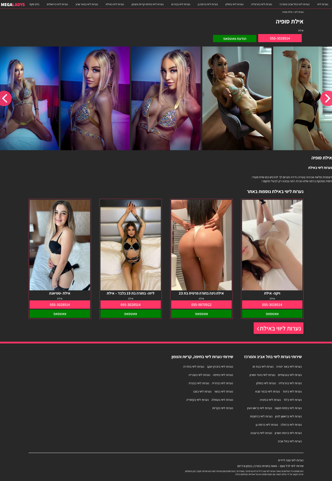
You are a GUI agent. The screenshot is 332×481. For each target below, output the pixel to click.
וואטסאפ (272, 313)
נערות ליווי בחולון (234, 4)
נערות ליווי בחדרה (193, 366)
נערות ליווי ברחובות (261, 416)
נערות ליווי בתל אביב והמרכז (295, 4)
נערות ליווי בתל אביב (290, 441)
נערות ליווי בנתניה (270, 400)
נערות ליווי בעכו (202, 391)
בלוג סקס (34, 4)
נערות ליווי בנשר (223, 391)
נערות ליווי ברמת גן (208, 4)
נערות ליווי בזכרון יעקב (220, 366)
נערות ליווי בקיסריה (197, 400)
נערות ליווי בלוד (292, 400)
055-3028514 (280, 38)
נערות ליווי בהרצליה (261, 4)
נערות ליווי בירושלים (57, 4)
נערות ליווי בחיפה (223, 375)
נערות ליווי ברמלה (291, 425)
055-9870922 (201, 304)
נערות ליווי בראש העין (259, 408)
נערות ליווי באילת (115, 4)
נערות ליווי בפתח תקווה (288, 408)
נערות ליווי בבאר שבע (87, 4)
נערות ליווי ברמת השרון (288, 433)
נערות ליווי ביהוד (292, 391)
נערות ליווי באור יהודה (289, 366)
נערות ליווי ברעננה (261, 433)
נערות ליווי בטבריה (199, 375)
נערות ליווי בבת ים (180, 4)
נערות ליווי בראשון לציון (288, 416)
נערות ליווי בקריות (222, 408)
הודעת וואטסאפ (234, 38)
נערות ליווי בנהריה (222, 383)
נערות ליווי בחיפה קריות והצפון (148, 4)
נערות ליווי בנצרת (199, 383)
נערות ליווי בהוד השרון (262, 375)
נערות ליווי (322, 4)
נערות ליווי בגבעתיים (290, 375)
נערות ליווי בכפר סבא (267, 391)
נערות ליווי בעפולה (222, 400)
